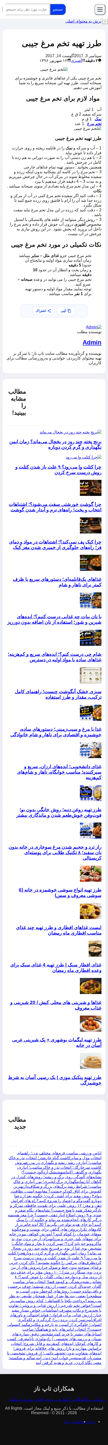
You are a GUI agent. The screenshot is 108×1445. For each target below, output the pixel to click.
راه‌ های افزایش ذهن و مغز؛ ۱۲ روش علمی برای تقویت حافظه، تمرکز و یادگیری (55, 1205)
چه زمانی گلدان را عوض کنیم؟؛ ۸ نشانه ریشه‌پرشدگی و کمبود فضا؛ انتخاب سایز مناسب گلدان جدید (57, 1282)
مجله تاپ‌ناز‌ (80, 10)
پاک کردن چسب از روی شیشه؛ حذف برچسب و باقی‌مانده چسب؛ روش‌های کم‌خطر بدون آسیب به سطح (54, 1291)
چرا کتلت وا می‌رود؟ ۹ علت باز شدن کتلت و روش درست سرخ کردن (54, 1258)
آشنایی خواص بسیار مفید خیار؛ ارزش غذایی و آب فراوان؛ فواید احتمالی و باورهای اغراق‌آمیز (55, 1315)
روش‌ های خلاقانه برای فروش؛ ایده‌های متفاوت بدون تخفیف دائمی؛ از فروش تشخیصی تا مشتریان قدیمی (54, 1353)
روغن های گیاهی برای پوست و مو (49, 1229)
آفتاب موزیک (32, 1399)
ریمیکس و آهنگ (93, 1399)
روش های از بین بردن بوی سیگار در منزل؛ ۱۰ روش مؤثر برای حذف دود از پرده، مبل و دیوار (55, 1272)
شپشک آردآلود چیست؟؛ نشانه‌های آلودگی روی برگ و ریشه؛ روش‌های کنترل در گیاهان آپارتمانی (56, 1177)
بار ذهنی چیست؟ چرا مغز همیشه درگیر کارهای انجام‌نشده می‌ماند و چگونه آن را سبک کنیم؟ (54, 1220)
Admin (92, 342)
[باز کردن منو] (99, 9)
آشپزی (76, 60)
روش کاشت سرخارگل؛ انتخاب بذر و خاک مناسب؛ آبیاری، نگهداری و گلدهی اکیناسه (58, 1167)
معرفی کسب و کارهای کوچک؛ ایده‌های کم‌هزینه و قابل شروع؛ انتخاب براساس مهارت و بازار (54, 1343)
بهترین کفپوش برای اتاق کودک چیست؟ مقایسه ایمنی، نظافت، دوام (55, 1191)
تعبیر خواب (52, 1399)
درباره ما (88, 1421)
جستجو (58, 9)
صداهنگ (15, 1399)
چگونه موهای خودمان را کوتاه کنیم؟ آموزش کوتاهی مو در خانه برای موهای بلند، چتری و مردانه (55, 1234)
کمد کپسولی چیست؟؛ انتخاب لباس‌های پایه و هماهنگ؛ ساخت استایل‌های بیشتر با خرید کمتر (54, 1329)
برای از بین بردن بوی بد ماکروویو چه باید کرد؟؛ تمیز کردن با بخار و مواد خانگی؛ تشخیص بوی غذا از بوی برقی (56, 1243)
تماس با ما (72, 1421)
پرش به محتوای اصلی (83, 21)
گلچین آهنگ (70, 1399)
